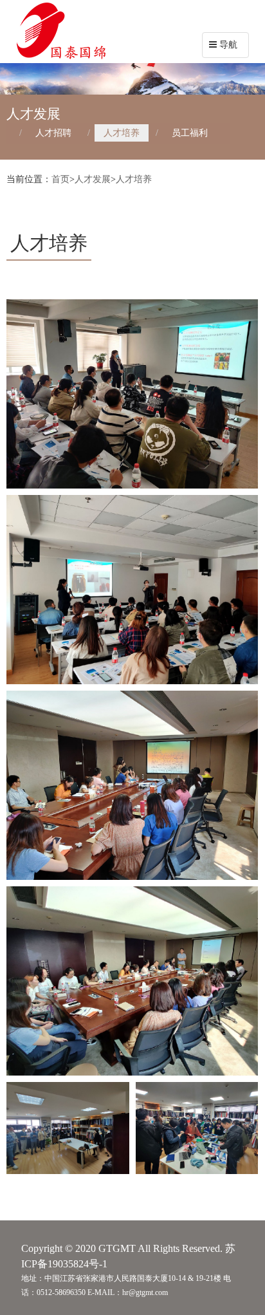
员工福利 (190, 133)
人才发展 (93, 179)
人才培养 (122, 133)
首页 (60, 179)
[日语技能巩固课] (132, 785)
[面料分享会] (67, 1128)
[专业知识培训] (132, 394)
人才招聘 (53, 133)
